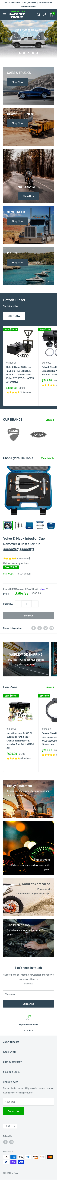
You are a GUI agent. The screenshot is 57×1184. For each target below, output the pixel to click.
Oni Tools (11, 362)
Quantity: (8, 603)
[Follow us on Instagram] (11, 1142)
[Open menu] (4, 14)
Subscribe (28, 1003)
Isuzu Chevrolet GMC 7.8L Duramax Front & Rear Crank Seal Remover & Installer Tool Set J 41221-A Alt (20, 740)
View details (47, 458)
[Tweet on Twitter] (45, 628)
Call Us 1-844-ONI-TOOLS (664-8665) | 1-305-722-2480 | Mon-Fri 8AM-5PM (28, 4)
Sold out (28, 615)
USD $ (7, 1126)
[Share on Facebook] (33, 628)
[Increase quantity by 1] (35, 603)
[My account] (44, 14)
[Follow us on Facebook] (5, 1142)
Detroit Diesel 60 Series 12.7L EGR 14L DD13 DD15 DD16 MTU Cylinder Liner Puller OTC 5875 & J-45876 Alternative (20, 374)
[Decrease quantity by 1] (18, 603)
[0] (51, 14)
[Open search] (38, 14)
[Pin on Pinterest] (39, 628)
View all (50, 419)
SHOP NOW (14, 315)
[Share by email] (51, 628)
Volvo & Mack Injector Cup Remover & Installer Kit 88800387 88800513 (24, 544)
